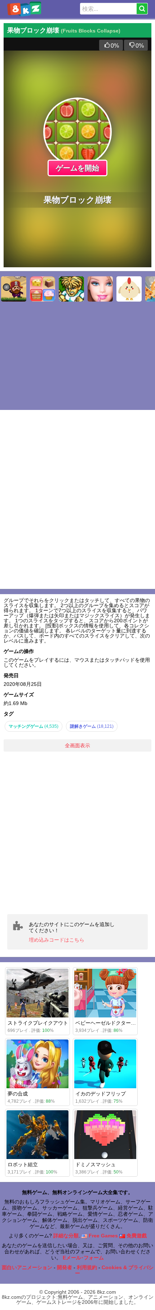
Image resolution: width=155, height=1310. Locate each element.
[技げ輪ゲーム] (13, 289)
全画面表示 (77, 745)
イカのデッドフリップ (100, 1094)
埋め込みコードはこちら (56, 940)
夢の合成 (18, 1094)
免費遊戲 (136, 1235)
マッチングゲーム (33, 726)
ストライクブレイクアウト (38, 1023)
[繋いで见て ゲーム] (42, 289)
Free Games (102, 1235)
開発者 (64, 1267)
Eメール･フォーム (83, 1258)
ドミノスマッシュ (95, 1164)
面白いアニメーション (27, 1267)
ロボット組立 (23, 1164)
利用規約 (87, 1267)
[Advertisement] (77, 833)
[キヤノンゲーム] (129, 289)
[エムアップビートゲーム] (71, 289)
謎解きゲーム (92, 726)
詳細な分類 (66, 1235)
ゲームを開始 (77, 168)
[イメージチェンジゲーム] (100, 289)
